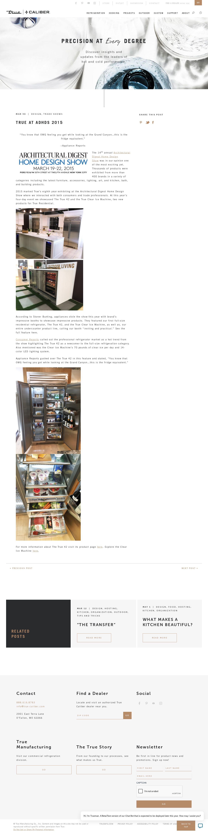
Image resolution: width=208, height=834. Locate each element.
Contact (154, 3)
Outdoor (144, 13)
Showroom (136, 3)
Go (44, 770)
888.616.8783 (25, 702)
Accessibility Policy (147, 824)
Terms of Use (170, 824)
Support (172, 13)
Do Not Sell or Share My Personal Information (33, 829)
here (100, 546)
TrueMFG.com (106, 824)
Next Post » (190, 568)
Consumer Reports (27, 339)
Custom (158, 13)
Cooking (114, 13)
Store (106, 3)
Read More (94, 638)
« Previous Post (21, 568)
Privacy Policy (125, 824)
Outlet (120, 3)
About (186, 13)
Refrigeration (96, 13)
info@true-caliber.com (30, 706)
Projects (129, 13)
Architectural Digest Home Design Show (111, 156)
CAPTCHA (141, 783)
